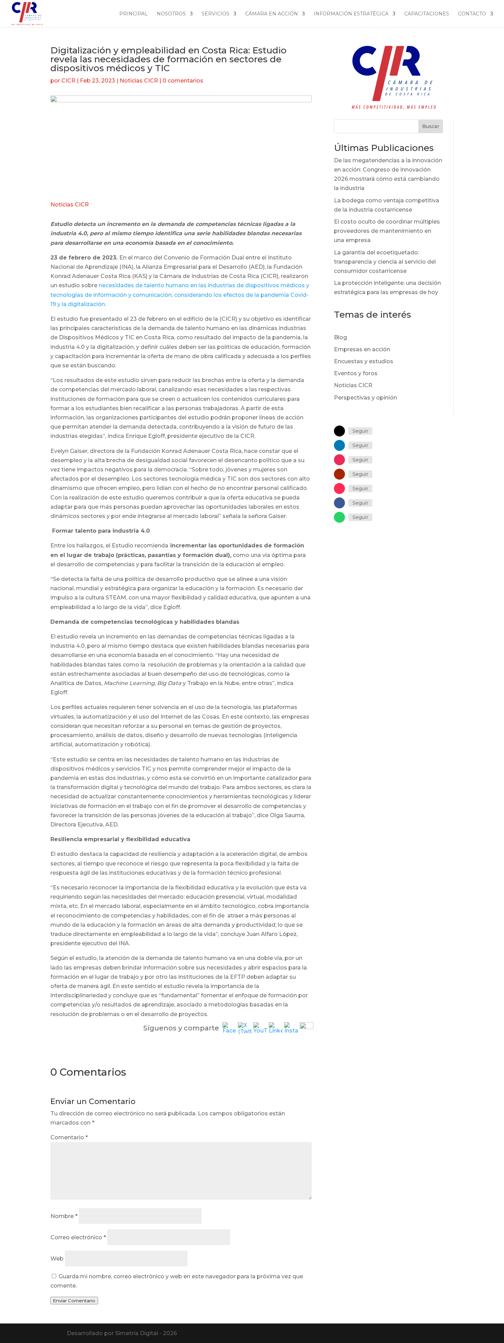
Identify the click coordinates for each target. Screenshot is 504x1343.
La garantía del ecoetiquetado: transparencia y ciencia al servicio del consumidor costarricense (385, 261)
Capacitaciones (426, 14)
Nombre (63, 1216)
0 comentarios (183, 80)
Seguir (360, 431)
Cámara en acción (271, 14)
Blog (340, 337)
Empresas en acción (362, 349)
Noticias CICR (139, 80)
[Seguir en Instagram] (339, 459)
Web (56, 1258)
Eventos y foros (355, 373)
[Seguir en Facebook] (339, 502)
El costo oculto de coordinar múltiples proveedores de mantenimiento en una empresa (387, 230)
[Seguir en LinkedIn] (339, 445)
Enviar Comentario (74, 1300)
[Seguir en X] (339, 431)
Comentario (69, 1137)
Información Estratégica (351, 14)
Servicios (215, 14)
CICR (68, 80)
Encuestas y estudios (363, 361)
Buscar (430, 126)
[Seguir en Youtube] (339, 474)
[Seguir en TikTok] (339, 488)
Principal (133, 14)
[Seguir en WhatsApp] (339, 517)
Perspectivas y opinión (365, 397)
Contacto (472, 14)
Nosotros (171, 14)
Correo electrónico (78, 1237)
